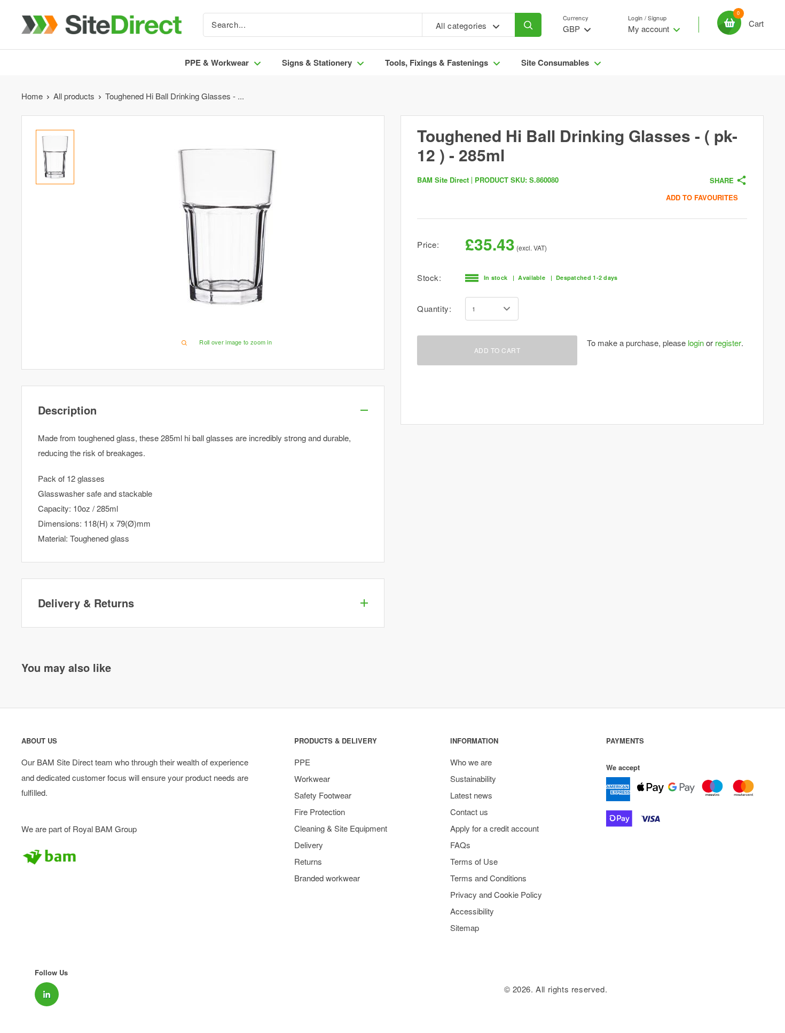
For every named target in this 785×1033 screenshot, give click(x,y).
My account (649, 28)
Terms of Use (474, 861)
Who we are (471, 762)
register (728, 342)
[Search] (528, 25)
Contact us (469, 811)
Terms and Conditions (488, 877)
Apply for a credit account (494, 828)
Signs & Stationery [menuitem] (317, 62)
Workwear (312, 778)
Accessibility (472, 911)
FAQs (460, 844)
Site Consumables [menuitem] (555, 62)
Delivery (308, 844)
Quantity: (434, 308)
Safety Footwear (322, 795)
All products (74, 95)
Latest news (471, 795)
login (696, 342)
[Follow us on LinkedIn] (47, 994)
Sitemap (464, 927)
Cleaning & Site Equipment (340, 828)
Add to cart (497, 350)
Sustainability (473, 778)
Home (32, 95)
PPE (302, 762)
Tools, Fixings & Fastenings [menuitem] (436, 62)
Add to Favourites (702, 197)
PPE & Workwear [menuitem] (217, 62)
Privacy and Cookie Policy (496, 894)
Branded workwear (327, 877)
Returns (308, 861)
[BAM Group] (139, 856)
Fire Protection (319, 811)
